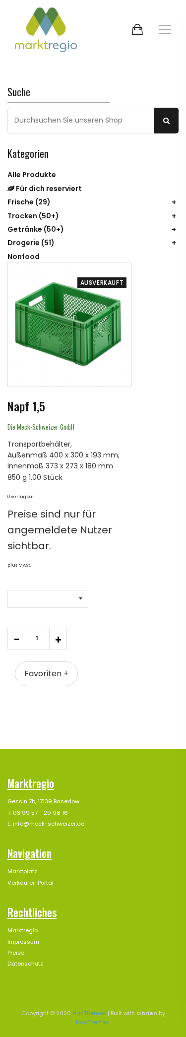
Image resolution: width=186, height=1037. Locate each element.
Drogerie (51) (31, 243)
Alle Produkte (31, 175)
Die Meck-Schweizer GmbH (40, 427)
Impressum (23, 942)
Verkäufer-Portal (30, 883)
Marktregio (22, 930)
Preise (15, 953)
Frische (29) (29, 202)
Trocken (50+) (33, 216)
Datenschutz (25, 964)
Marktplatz (22, 871)
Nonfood (23, 256)
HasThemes (89, 1013)
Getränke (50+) (35, 229)
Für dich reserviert (48, 189)
